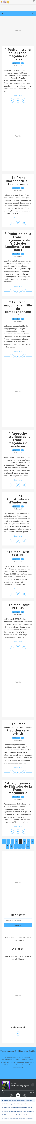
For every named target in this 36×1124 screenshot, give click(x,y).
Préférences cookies (17, 1067)
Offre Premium (8, 1065)
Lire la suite (18, 95)
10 (19, 846)
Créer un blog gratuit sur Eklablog (10, 1059)
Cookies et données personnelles (22, 1065)
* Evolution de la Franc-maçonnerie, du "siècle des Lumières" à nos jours (18, 242)
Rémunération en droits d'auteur (25, 1062)
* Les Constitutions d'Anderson (18, 499)
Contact (31, 1059)
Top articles (24, 1059)
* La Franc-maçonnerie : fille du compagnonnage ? (18, 309)
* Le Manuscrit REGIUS (18, 606)
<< (4, 841)
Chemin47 (22, 938)
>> (28, 846)
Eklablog (32, 1051)
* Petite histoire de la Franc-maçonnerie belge (18, 54)
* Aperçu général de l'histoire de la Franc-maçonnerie (18, 788)
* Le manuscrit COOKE (18, 554)
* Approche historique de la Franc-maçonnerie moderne (18, 440)
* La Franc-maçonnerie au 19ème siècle (18, 181)
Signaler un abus (5, 1062)
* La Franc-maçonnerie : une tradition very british (18, 728)
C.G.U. (13, 1062)
